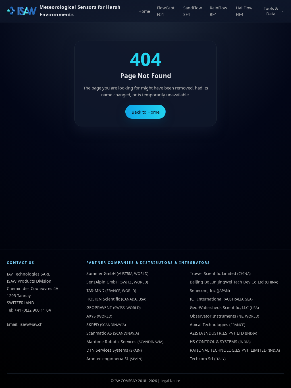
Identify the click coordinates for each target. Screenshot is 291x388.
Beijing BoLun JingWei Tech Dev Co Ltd (227, 282)
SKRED (92, 324)
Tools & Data (271, 11)
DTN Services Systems (107, 350)
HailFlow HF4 (244, 11)
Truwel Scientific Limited (213, 273)
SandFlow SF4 (192, 11)
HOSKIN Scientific (103, 299)
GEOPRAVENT (99, 307)
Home (144, 11)
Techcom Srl (201, 358)
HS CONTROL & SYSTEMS (213, 341)
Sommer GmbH (101, 273)
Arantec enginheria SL (107, 358)
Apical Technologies (209, 324)
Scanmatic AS (99, 333)
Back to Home (146, 112)
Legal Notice (170, 380)
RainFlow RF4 (218, 11)
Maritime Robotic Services (111, 341)
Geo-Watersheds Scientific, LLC (219, 307)
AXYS (91, 316)
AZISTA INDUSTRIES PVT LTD (217, 333)
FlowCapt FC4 (165, 11)
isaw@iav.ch (31, 324)
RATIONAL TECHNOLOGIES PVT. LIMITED (228, 350)
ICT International (206, 299)
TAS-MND (95, 290)
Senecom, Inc (203, 290)
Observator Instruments (213, 316)
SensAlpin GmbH (102, 282)
